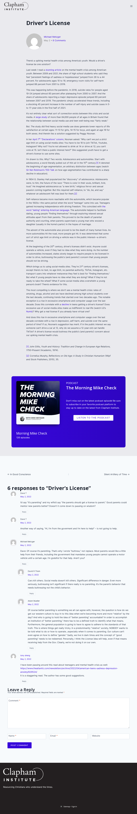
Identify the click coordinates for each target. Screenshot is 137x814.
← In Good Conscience (19, 474)
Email (54, 735)
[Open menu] (131, 6)
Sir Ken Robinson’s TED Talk (40, 170)
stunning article (53, 70)
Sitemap (66, 806)
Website (96, 735)
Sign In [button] (74, 806)
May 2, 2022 (25, 497)
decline (65, 304)
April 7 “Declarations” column (48, 139)
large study (41, 117)
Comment (14, 700)
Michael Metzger (52, 36)
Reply (24, 512)
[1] (97, 162)
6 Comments (59, 40)
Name (12, 735)
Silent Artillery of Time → (117, 474)
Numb (29, 311)
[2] (75, 193)
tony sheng (25, 655)
